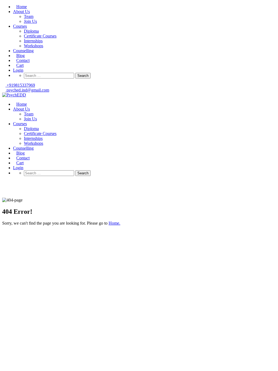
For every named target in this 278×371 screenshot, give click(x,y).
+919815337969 (20, 85)
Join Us (30, 21)
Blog (20, 55)
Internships (33, 41)
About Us (21, 11)
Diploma (31, 31)
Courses (20, 26)
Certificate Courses (40, 36)
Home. (114, 223)
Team (28, 16)
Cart (20, 65)
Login (18, 70)
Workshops (33, 45)
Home (21, 6)
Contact (23, 60)
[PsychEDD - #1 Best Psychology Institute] (14, 95)
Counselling (23, 50)
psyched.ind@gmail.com (27, 90)
